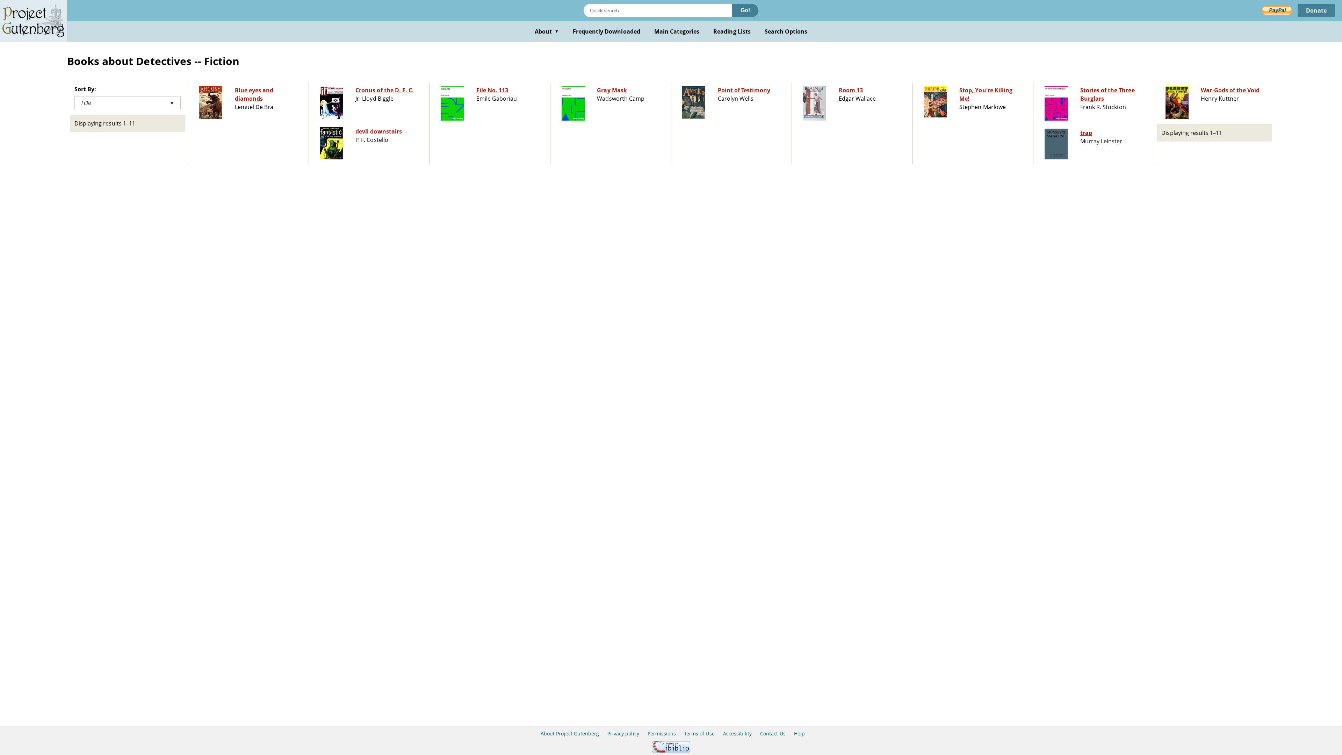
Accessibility (737, 733)
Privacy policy (623, 733)
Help (799, 733)
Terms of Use (699, 733)
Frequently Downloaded (606, 31)
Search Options (786, 31)
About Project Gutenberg (570, 733)
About (547, 31)
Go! (745, 10)
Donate (1316, 10)
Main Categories (677, 31)
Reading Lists (732, 31)
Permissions (662, 733)
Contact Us (772, 733)
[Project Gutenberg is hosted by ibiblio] (671, 750)
